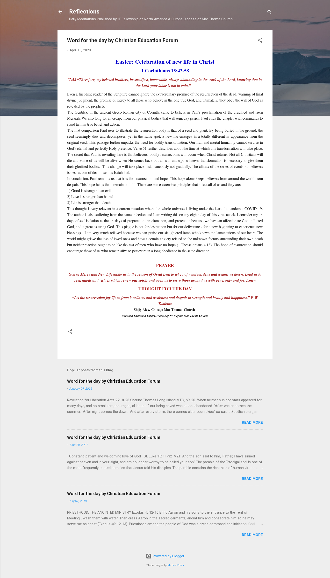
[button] (260, 41)
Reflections (84, 11)
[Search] (270, 13)
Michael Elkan (175, 565)
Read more (252, 422)
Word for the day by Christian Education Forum (113, 381)
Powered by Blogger (168, 556)
